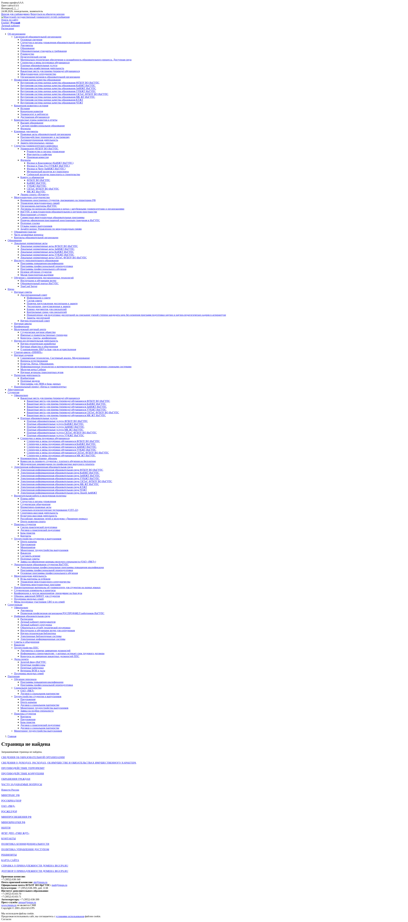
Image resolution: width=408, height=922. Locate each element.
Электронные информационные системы (42, 639)
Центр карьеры (28, 541)
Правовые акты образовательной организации (45, 134)
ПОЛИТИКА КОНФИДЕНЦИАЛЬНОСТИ (25, 844)
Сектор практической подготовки (38, 527)
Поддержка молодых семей (29, 599)
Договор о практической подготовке (40, 530)
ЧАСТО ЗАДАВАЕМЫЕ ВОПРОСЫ (21, 784)
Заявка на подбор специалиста (37, 710)
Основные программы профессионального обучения (49, 573)
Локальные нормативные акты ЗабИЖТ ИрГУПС (47, 249)
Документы (26, 45)
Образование (27, 48)
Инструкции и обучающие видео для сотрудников (47, 630)
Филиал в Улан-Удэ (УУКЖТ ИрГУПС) (48, 165)
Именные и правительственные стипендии (43, 335)
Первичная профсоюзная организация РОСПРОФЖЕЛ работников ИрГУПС (62, 613)
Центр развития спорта (33, 521)
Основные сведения (31, 39)
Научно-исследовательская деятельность (36, 340)
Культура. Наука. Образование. (37, 363)
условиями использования (70, 916)
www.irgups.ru (8, 905)
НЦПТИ (6, 827)
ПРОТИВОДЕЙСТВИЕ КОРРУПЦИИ (22, 773)
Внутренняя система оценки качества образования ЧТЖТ (51, 102)
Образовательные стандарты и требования (43, 51)
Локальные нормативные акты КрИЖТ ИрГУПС (47, 251)
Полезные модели (30, 381)
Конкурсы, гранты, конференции (38, 338)
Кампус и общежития (32, 177)
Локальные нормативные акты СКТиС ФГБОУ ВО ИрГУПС (53, 257)
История (25, 108)
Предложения (27, 544)
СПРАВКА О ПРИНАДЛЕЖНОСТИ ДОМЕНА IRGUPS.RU (34, 865)
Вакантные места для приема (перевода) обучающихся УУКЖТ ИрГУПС (66, 409)
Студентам (13, 392)
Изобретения (27, 378)
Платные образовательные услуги (38, 65)
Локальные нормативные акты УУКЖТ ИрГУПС (47, 254)
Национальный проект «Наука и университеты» (40, 386)
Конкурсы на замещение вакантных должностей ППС (49, 656)
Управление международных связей (40, 203)
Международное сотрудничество (38, 74)
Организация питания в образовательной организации (50, 77)
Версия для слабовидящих (15, 14)
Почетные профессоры (32, 665)
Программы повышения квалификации (41, 263)
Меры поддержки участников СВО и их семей (39, 601)
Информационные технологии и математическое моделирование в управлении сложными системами (75, 366)
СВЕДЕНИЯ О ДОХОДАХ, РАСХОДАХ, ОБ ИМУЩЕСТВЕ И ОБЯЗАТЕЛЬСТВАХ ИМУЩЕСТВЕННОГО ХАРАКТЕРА (68, 762)
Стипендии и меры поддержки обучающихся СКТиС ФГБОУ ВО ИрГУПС (68, 452)
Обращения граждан (25, 231)
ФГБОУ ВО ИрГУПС (38, 180)
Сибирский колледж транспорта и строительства (53, 174)
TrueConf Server (28, 286)
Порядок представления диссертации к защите (52, 303)
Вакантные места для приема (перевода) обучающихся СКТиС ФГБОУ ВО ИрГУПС (73, 412)
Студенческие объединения (35, 504)
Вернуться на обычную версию (47, 14)
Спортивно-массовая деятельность (39, 513)
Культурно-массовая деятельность (38, 515)
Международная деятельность (30, 576)
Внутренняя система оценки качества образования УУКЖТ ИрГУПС (58, 91)
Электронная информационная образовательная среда (43, 467)
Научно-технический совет (35, 320)
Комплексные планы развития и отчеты (35, 120)
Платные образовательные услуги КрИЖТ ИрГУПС (55, 424)
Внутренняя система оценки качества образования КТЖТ (51, 99)
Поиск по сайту (9, 19)
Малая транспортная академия (36, 274)
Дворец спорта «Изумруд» (34, 194)
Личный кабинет (10, 25)
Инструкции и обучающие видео (38, 280)
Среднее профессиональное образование (42, 125)
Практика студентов (25, 524)
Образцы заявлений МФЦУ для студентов (37, 596)
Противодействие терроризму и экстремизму (45, 137)
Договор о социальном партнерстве (39, 693)
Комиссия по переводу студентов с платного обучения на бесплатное (58, 461)
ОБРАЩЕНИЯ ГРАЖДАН (15, 779)
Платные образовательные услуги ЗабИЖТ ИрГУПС (55, 426)
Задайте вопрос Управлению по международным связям (51, 229)
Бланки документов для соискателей (47, 309)
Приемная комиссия (38, 157)
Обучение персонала (25, 679)
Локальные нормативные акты (30, 243)
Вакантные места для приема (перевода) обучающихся (50, 71)
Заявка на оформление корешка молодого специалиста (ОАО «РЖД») (58, 561)
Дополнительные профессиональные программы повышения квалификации (62, 567)
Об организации (17, 34)
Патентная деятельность (27, 375)
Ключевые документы (26, 131)
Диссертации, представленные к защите (48, 306)
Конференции (21, 326)
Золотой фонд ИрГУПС (33, 662)
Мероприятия (27, 547)
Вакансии (25, 553)
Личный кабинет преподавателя (37, 622)
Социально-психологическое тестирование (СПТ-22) (49, 510)
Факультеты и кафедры (39, 154)
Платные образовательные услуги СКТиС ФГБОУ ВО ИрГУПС (62, 432)
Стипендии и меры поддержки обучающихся (44, 62)
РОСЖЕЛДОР (9, 811)
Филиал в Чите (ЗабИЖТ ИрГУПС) (46, 168)
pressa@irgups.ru (27, 902)
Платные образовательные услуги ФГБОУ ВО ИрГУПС (57, 421)
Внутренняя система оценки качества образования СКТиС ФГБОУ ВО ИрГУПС (64, 94)
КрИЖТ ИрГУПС (36, 183)
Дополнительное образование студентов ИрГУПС (41, 564)
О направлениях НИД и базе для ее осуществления (48, 349)
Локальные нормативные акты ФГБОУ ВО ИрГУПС (49, 246)
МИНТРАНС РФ (10, 795)
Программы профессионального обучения (43, 269)
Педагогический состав (33, 56)
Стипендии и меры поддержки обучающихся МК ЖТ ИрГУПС (61, 455)
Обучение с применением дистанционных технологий (44, 277)
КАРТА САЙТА (10, 860)
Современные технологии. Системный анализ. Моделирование (55, 358)
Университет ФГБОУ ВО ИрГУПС (39, 148)
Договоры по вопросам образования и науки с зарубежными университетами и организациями (72, 208)
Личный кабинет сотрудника (36, 624)
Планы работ (27, 498)
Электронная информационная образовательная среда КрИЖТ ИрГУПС (59, 472)
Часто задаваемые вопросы (28, 234)
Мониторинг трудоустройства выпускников (44, 550)
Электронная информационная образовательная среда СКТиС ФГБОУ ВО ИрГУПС (66, 481)
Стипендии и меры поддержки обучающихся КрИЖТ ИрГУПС (61, 444)
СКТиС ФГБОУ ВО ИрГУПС (43, 188)
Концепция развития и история (31, 105)
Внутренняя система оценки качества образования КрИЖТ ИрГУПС (57, 85)
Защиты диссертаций (38, 317)
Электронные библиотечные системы (41, 636)
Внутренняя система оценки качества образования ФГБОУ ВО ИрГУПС (59, 82)
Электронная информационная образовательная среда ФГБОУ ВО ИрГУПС (61, 469)
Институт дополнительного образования (36, 260)
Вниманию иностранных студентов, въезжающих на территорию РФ (58, 200)
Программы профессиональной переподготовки (46, 266)
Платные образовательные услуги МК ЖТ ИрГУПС (55, 429)
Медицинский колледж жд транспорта (48, 171)
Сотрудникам (15, 604)
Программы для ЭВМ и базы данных (40, 383)
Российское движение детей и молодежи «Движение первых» (54, 518)
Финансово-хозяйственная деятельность (42, 68)
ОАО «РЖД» (27, 690)
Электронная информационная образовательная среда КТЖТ (53, 487)
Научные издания (23, 355)
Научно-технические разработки (38, 343)
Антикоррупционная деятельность (39, 140)
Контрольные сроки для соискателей (47, 312)
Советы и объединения (26, 642)
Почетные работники (32, 667)
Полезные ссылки (30, 223)
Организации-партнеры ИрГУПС (38, 206)
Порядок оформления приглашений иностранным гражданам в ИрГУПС (60, 220)
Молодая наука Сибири (33, 369)
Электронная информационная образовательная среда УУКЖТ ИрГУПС (60, 478)
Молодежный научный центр (30, 329)
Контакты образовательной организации (36, 237)
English (5, 22)
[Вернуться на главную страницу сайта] (35, 17)
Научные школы (23, 323)
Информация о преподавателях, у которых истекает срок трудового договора (62, 653)
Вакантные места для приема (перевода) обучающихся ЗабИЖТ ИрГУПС (67, 406)
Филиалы (25, 128)
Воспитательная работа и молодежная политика (40, 495)
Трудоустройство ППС (26, 647)
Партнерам (14, 676)
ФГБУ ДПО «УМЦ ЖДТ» (15, 833)
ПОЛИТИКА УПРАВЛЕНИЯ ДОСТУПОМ (25, 849)
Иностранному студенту (33, 214)
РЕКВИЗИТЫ (9, 854)
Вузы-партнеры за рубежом (35, 578)
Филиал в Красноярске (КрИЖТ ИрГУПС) (50, 163)
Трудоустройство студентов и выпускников (37, 538)
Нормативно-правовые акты (35, 507)
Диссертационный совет (33, 295)
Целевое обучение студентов (36, 272)
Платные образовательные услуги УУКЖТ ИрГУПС (55, 435)
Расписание (7, 28)
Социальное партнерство (27, 687)
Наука (11, 289)
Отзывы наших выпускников (36, 226)
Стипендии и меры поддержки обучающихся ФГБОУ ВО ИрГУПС (63, 441)
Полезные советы (30, 558)
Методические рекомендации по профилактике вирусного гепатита (57, 464)
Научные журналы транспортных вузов (41, 372)
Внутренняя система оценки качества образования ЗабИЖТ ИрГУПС (58, 88)
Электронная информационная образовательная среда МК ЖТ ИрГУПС (59, 484)
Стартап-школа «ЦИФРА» (28, 352)
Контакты (25, 535)
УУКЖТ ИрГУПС (37, 186)
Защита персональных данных (37, 143)
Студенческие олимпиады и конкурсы (35, 590)
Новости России (10, 789)
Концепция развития (31, 111)
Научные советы (23, 292)
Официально (21, 395)
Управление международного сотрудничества (45, 581)
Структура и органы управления (38, 501)
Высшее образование (31, 122)
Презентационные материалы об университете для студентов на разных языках (57, 587)
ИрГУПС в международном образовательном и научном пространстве (58, 211)
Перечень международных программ (40, 584)
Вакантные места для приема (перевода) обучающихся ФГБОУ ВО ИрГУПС (68, 401)
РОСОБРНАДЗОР (11, 800)
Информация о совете (39, 297)
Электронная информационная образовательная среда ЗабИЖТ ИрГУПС (60, 475)
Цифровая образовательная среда (32, 616)
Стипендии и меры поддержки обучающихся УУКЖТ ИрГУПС (61, 449)
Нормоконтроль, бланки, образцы (38, 458)
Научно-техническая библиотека (38, 633)
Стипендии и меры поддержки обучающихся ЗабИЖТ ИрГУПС (62, 447)
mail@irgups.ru (59, 885)
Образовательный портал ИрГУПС (39, 283)
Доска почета (21, 659)
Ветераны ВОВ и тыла (32, 670)
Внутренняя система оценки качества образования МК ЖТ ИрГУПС (57, 97)
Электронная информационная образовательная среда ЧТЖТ (53, 490)
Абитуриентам (16, 389)
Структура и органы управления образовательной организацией (55, 42)
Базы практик (27, 533)
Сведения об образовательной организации (37, 36)
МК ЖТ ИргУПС (36, 191)
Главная (12, 736)
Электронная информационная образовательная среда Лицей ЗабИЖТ (58, 492)
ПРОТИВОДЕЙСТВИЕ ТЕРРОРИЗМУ (23, 768)
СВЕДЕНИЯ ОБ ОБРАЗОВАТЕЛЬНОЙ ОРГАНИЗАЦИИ (33, 757)
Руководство (27, 54)
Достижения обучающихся (34, 117)
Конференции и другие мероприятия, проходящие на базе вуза (48, 593)
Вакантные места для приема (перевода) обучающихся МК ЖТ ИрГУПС (66, 415)
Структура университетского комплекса (36, 145)
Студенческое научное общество (38, 332)
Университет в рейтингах (34, 114)
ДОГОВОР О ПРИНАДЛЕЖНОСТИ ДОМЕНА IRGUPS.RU (34, 871)
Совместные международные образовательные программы (52, 217)
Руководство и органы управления (46, 151)
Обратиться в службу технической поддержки (45, 627)
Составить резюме (30, 556)
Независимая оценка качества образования (37, 79)
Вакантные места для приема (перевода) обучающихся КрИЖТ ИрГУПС (66, 404)
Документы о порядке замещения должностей (45, 650)
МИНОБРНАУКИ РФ (13, 822)
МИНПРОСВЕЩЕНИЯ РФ (16, 817)
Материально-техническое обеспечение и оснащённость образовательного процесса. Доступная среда (75, 59)
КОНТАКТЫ (8, 838)
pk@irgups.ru (40, 882)
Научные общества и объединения (39, 346)
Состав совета (34, 300)
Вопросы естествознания (34, 360)
